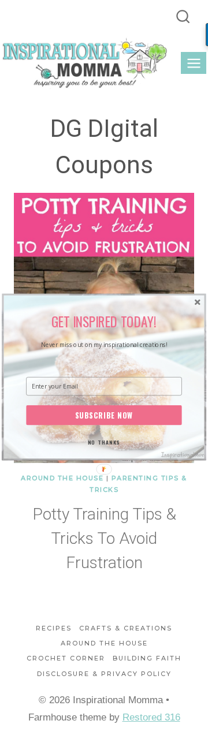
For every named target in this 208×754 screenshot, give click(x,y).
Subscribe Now (104, 414)
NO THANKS (104, 442)
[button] (104, 321)
